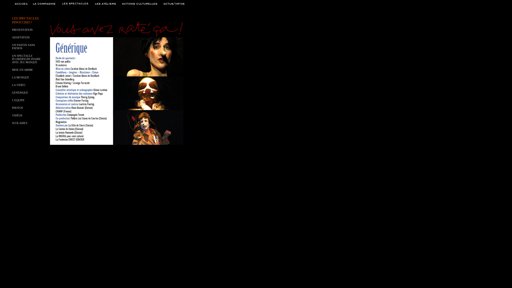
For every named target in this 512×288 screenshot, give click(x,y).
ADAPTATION (21, 37)
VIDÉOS (17, 115)
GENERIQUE (20, 92)
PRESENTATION (22, 29)
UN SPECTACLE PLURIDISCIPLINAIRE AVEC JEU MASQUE (26, 59)
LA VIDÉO (18, 85)
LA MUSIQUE (20, 77)
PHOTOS (17, 107)
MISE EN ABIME (22, 69)
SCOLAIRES (19, 123)
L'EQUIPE (18, 100)
